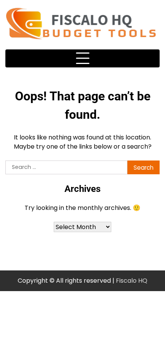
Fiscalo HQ (131, 280)
